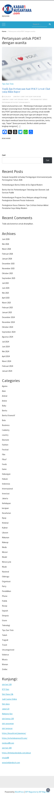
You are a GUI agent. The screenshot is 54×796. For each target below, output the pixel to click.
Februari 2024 (7, 366)
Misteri (5, 552)
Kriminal (5, 523)
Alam (4, 391)
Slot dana (6, 704)
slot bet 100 (7, 684)
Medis (4, 547)
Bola (4, 420)
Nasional (5, 571)
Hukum (5, 479)
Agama (4, 386)
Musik (4, 566)
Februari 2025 (7, 307)
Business (6, 425)
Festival (5, 449)
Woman (5, 664)
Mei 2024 (5, 351)
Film (3, 454)
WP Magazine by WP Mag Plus (37, 792)
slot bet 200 (7, 748)
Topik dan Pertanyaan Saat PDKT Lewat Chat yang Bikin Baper (26, 90)
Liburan (5, 532)
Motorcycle (6, 562)
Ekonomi (5, 440)
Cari (4, 155)
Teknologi (6, 625)
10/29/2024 (7, 97)
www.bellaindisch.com (11, 762)
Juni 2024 (5, 346)
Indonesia (6, 484)
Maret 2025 (6, 302)
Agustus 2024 (7, 337)
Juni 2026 (5, 239)
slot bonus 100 (8, 718)
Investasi (5, 493)
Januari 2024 (7, 371)
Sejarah (5, 610)
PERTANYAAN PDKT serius (39, 99)
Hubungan (6, 474)
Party (4, 586)
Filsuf (4, 459)
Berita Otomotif (8, 415)
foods (4, 464)
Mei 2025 (5, 293)
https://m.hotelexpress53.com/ (14, 738)
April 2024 (6, 356)
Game (4, 469)
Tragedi (5, 640)
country (5, 435)
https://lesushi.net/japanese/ (14, 733)
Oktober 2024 (7, 327)
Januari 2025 (7, 312)
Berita (4, 410)
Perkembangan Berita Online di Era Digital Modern (22, 185)
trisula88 (5, 757)
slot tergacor (7, 728)
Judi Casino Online (9, 699)
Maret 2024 (6, 361)
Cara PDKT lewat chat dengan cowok (15, 99)
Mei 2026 (5, 244)
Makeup (5, 542)
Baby (4, 405)
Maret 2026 (6, 249)
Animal (4, 396)
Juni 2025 (5, 288)
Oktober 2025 (7, 273)
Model (4, 557)
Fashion (5, 444)
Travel (4, 645)
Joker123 (5, 709)
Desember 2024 (8, 317)
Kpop (4, 518)
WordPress (19, 792)
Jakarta (5, 498)
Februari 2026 (7, 254)
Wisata (4, 659)
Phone (4, 596)
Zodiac (4, 669)
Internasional (7, 488)
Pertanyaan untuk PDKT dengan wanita (16, 102)
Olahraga (5, 576)
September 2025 (8, 278)
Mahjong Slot (7, 713)
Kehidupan (6, 503)
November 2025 (8, 268)
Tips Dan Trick (8, 84)
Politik (4, 601)
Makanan (5, 537)
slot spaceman (8, 723)
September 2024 (8, 332)
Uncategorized (8, 649)
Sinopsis (5, 615)
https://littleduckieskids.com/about (16, 753)
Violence (5, 654)
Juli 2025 (5, 283)
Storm (4, 620)
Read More (6, 138)
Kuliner (5, 527)
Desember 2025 (8, 263)
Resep (4, 606)
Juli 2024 (5, 341)
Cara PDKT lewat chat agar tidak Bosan (27, 97)
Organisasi (6, 581)
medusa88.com (8, 743)
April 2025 (6, 297)
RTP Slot (5, 689)
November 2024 (8, 322)
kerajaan (5, 508)
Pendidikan (6, 591)
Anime (4, 401)
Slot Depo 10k (7, 694)
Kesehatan (6, 513)
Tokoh (4, 635)
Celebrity (5, 430)
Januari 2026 (7, 258)
